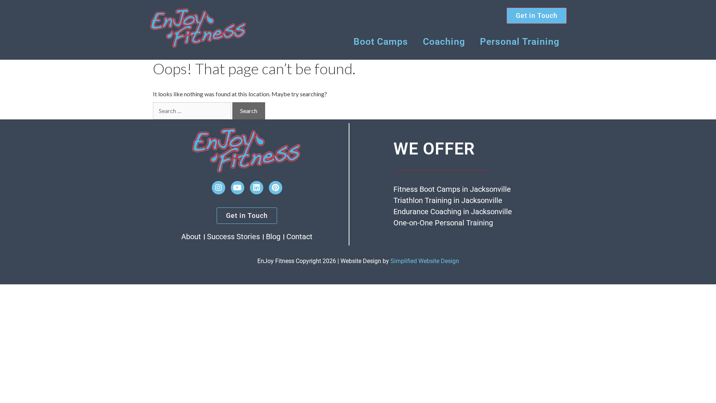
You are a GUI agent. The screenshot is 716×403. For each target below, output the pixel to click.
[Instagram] (218, 187)
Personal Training (519, 41)
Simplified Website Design (424, 261)
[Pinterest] (275, 187)
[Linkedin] (256, 187)
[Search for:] (192, 110)
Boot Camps (381, 41)
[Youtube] (237, 187)
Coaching (444, 41)
